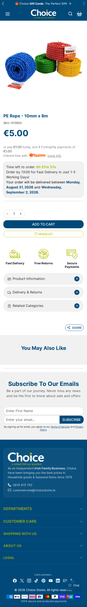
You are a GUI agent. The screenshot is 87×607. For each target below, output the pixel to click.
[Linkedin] (57, 580)
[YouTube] (50, 580)
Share (77, 327)
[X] (22, 580)
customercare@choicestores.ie (34, 490)
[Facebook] (14, 580)
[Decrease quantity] (7, 214)
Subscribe (71, 420)
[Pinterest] (43, 580)
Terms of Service (60, 426)
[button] (8, 14)
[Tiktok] (36, 580)
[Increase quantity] (20, 214)
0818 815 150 (22, 485)
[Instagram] (29, 580)
